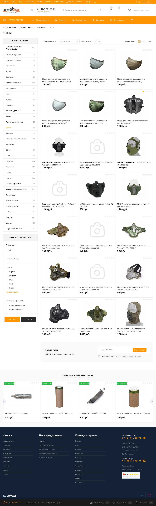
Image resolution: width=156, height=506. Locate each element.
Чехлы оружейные (12, 206)
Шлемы (9, 223)
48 (34, 139)
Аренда (87, 2)
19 (34, 60)
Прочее (8, 172)
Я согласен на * (121, 356)
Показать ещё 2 (12, 292)
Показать (12, 319)
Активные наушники (13, 55)
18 (34, 184)
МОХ (11, 280)
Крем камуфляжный (13, 111)
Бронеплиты (10, 66)
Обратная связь (13, 503)
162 (33, 83)
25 (34, 122)
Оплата (39, 2)
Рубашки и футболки (13, 184)
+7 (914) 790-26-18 (31, 503)
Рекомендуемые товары (48, 453)
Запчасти (6, 462)
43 (34, 71)
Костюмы (9, 105)
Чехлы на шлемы (12, 200)
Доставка (69, 2)
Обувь (8, 150)
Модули (5, 470)
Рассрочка (79, 482)
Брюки (8, 71)
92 (34, 99)
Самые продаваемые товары (78, 375)
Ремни (8, 178)
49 (34, 206)
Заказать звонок (43, 12)
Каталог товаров (16, 20)
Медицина (9, 133)
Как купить (30, 2)
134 (33, 161)
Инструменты (11, 88)
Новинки (42, 441)
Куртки (8, 116)
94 (34, 156)
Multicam (12, 276)
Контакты (79, 2)
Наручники (10, 144)
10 (34, 116)
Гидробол (6, 445)
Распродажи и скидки (47, 449)
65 (34, 223)
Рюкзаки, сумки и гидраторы (16, 189)
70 (34, 172)
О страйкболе (58, 2)
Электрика (7, 453)
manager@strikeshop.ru (51, 503)
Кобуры (8, 99)
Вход (138, 2)
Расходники (7, 449)
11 (34, 94)
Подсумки (9, 167)
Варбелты (9, 77)
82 (34, 105)
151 (33, 189)
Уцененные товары (46, 458)
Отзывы (21, 2)
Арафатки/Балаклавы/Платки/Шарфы (14, 48)
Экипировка (7, 458)
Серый (12, 272)
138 (33, 178)
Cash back (48, 2)
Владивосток (128, 435)
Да (10, 250)
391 (33, 217)
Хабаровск (127, 458)
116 (33, 48)
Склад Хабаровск (16, 309)
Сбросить (28, 319)
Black (11, 288)
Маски (8, 128)
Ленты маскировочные (14, 122)
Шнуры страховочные (14, 229)
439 (33, 167)
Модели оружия (8, 441)
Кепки (8, 94)
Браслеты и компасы (13, 60)
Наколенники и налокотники (16, 139)
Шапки (8, 212)
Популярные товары (46, 445)
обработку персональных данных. (126, 356)
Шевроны (9, 217)
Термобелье (10, 195)
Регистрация (147, 2)
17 (34, 88)
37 (34, 150)
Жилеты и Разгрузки (13, 83)
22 (34, 77)
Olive (11, 284)
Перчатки (9, 161)
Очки (8, 156)
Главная (6, 2)
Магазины (6, 466)
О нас (13, 2)
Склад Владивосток (17, 305)
